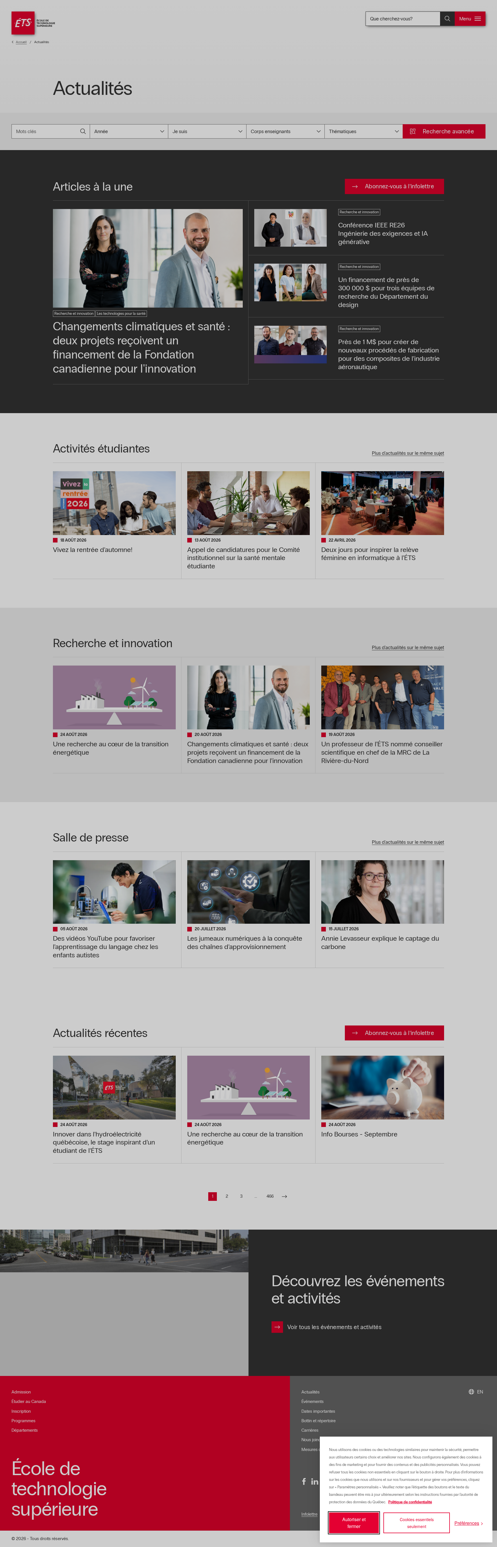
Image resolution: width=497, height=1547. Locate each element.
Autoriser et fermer (354, 1522)
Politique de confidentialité (410, 1502)
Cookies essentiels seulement (417, 1523)
